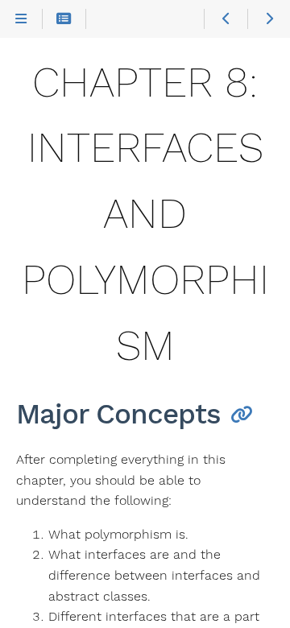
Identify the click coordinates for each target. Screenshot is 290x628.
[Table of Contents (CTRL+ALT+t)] (64, 19)
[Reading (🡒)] (268, 19)
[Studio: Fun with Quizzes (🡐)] (225, 19)
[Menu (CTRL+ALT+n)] (21, 19)
